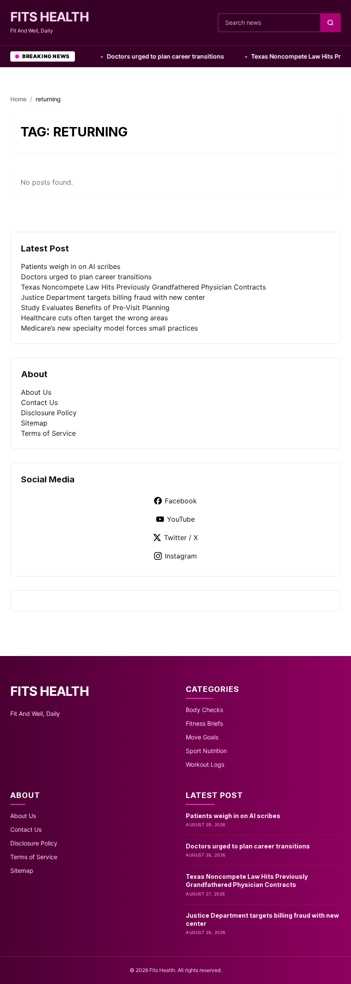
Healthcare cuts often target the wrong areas (94, 317)
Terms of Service (48, 433)
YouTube (181, 519)
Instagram (181, 556)
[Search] (330, 22)
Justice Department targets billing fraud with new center (113, 297)
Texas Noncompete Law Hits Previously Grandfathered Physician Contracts (143, 287)
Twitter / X (181, 537)
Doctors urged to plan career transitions (153, 56)
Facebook (181, 500)
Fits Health (49, 16)
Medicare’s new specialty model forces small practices (109, 328)
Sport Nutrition (206, 750)
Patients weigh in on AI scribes (70, 266)
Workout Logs (205, 764)
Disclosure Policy (49, 412)
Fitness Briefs (204, 723)
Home (18, 99)
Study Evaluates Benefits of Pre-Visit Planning (95, 307)
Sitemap (34, 423)
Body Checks (204, 709)
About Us (36, 392)
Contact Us (39, 402)
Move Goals (202, 737)
